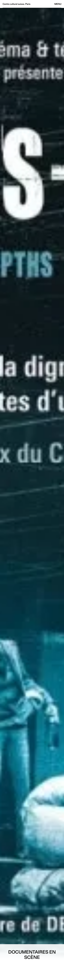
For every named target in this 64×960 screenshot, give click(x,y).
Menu (57, 4)
